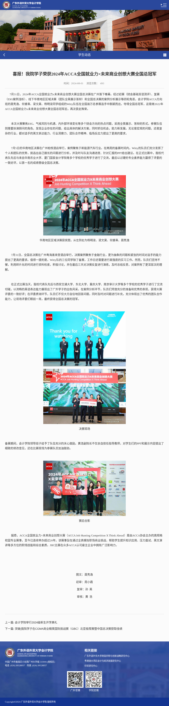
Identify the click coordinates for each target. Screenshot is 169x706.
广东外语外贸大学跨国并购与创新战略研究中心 (107, 656)
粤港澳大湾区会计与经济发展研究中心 (102, 661)
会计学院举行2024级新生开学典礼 (31, 622)
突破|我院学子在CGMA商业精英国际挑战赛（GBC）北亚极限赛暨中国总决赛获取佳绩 (63, 628)
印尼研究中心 (90, 666)
